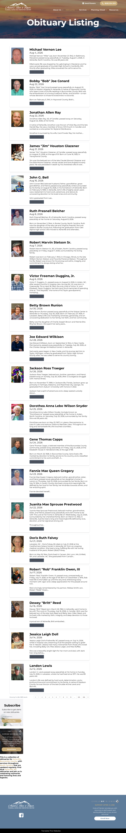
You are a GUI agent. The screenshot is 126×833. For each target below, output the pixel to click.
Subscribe (12, 721)
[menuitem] (58, 10)
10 (70, 697)
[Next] (88, 697)
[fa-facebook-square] (21, 815)
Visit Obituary (37, 72)
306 (84, 697)
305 (79, 697)
